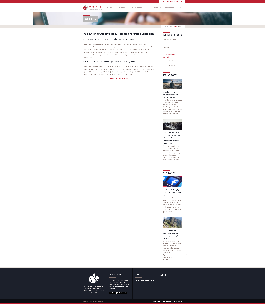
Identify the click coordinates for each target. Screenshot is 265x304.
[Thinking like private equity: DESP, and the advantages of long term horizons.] (172, 222)
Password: (166, 47)
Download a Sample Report (119, 78)
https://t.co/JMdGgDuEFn (121, 286)
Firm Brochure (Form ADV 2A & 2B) (172, 301)
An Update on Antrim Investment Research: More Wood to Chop (170, 94)
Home (109, 8)
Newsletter (137, 8)
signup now (166, 54)
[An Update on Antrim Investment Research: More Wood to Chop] (172, 84)
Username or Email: (169, 40)
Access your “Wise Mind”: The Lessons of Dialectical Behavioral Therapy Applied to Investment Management (172, 138)
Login (180, 8)
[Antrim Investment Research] (92, 9)
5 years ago (112, 288)
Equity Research (122, 8)
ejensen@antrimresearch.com (172, 1)
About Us (157, 8)
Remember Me (169, 61)
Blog (147, 8)
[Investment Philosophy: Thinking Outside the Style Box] (172, 181)
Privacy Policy (156, 301)
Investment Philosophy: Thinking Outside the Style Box (172, 192)
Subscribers (169, 8)
